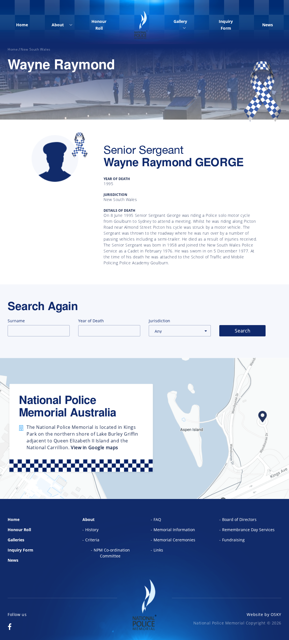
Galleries (16, 539)
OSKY (276, 614)
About (58, 24)
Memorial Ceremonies (174, 539)
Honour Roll (98, 25)
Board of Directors (239, 519)
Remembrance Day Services (248, 529)
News (267, 24)
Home (22, 24)
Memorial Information (174, 529)
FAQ (157, 519)
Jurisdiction (159, 320)
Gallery (180, 21)
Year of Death (91, 320)
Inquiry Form (226, 25)
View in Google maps (94, 447)
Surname (16, 320)
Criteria (92, 539)
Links (158, 550)
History (91, 529)
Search (242, 331)
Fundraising (233, 539)
